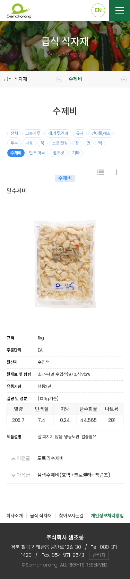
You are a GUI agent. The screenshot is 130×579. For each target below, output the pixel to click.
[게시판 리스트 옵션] (116, 172)
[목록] (101, 172)
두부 (14, 143)
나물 (29, 143)
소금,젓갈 (60, 143)
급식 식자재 (15, 79)
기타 (76, 153)
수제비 (75, 79)
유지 (80, 133)
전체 (14, 133)
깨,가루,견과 (58, 133)
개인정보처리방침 (107, 515)
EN (98, 10)
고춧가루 (32, 133)
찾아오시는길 (71, 515)
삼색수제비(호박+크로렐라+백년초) (73, 475)
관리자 (99, 555)
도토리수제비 (50, 458)
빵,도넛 (58, 153)
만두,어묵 (37, 153)
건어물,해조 (101, 133)
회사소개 (14, 515)
